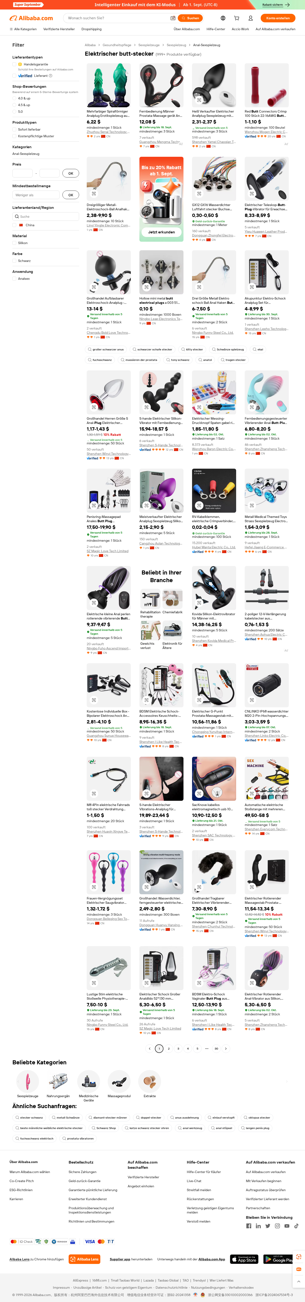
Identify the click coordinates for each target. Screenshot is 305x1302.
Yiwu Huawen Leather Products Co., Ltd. (267, 231)
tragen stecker (236, 360)
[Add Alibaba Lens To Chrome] (84, 1259)
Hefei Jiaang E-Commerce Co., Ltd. (267, 547)
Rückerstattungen (200, 1199)
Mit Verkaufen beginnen (263, 1181)
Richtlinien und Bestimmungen (91, 1221)
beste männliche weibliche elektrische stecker (51, 1128)
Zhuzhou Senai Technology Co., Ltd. (109, 132)
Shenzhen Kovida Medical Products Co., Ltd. (214, 641)
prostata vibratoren (80, 1138)
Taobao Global (168, 1280)
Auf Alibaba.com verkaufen (266, 1172)
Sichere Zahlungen (83, 1172)
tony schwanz (180, 360)
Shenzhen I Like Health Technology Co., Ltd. (161, 742)
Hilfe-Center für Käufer (204, 1172)
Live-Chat (194, 1181)
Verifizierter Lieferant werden (267, 1199)
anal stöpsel (224, 1128)
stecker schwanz (31, 1117)
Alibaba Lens (20, 1259)
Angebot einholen (141, 1186)
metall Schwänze (68, 1117)
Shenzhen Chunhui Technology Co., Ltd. (214, 926)
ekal (260, 349)
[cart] (237, 19)
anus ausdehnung (187, 1117)
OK (70, 173)
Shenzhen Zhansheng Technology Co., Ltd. (267, 449)
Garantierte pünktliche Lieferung (93, 1190)
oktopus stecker (259, 1117)
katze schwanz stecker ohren (149, 1128)
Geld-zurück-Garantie (85, 1181)
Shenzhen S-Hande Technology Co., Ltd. (161, 445)
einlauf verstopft (224, 1117)
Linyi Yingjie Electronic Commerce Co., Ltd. (109, 225)
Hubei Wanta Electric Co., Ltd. (214, 547)
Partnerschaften (258, 1208)
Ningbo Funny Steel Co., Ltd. (213, 332)
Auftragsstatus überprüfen (266, 1190)
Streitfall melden (199, 1190)
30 (216, 1048)
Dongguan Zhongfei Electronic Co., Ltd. (214, 235)
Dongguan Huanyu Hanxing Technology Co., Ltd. (161, 925)
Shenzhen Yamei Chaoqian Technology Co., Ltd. (214, 142)
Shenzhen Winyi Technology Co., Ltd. (109, 454)
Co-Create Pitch (22, 1181)
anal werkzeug (192, 1128)
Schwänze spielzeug (230, 349)
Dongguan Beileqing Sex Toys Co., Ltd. (109, 919)
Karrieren (16, 1199)
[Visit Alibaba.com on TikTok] (296, 1226)
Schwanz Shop (106, 1128)
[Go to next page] (226, 1048)
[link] (299, 1257)
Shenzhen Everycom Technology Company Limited (267, 829)
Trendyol (199, 1280)
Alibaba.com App (211, 1259)
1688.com (99, 1280)
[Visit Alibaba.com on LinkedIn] (258, 1226)
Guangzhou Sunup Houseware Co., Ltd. (109, 735)
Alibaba (90, 45)
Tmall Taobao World (125, 1280)
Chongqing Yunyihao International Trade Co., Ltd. (214, 732)
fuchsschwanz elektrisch (36, 1138)
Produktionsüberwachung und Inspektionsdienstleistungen (91, 1210)
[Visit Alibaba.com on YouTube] (287, 1226)
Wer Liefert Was (222, 1280)
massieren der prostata (141, 360)
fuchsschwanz (102, 360)
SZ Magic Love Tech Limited (107, 551)
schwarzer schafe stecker (154, 349)
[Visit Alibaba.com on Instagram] (277, 1226)
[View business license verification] (195, 1294)
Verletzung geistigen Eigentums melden (210, 1210)
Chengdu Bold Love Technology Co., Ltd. (109, 332)
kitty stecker (194, 349)
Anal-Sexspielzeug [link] (206, 45)
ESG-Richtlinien (21, 1190)
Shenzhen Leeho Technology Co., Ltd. (267, 329)
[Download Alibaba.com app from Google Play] (279, 1259)
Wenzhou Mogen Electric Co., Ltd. (267, 132)
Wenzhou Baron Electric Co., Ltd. (214, 449)
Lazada (148, 1280)
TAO (186, 1280)
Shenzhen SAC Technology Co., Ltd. (214, 835)
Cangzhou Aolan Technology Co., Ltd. (161, 543)
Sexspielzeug (176, 45)
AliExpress (80, 1280)
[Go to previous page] (149, 1048)
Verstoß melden (198, 1221)
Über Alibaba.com (24, 1162)
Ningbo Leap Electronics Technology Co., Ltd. (161, 319)
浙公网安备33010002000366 (230, 1295)
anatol (207, 360)
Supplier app (120, 1259)
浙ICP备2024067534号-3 (274, 1295)
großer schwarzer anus (108, 349)
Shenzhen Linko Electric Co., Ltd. (267, 735)
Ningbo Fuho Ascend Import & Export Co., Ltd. (109, 648)
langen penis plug (257, 1128)
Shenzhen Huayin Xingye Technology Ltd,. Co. (109, 831)
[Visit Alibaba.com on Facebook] (249, 1226)
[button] (173, 18)
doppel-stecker (151, 1117)
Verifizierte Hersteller (143, 1177)
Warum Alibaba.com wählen (30, 1172)
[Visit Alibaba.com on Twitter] (268, 1226)
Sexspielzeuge (149, 45)
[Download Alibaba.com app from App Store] (244, 1259)
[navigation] (45, 547)
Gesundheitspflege (117, 45)
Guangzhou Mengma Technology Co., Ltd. (161, 142)
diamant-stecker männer (110, 1117)
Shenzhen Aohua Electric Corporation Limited (267, 634)
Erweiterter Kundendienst (88, 1199)
